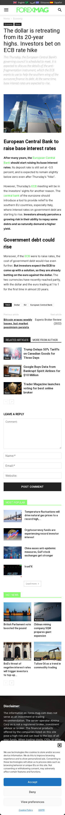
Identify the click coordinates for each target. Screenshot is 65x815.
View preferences (32, 802)
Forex (7, 619)
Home (7, 18)
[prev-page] (6, 401)
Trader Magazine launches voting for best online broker (41, 388)
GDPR (41, 810)
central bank (11, 195)
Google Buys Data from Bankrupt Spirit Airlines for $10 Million (41, 371)
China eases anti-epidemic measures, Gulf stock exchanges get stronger (40, 552)
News (18, 24)
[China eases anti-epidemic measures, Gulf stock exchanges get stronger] (13, 552)
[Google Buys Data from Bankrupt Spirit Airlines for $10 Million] (13, 371)
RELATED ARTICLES (17, 340)
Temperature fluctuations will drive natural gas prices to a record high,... (42, 515)
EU (25, 304)
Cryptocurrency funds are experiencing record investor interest (42, 534)
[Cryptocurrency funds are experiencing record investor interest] (13, 534)
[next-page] (11, 401)
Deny (32, 792)
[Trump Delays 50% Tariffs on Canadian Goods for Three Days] (13, 353)
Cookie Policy (26, 810)
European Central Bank (41, 304)
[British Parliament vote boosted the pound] (17, 611)
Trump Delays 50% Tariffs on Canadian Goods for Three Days (41, 353)
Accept (32, 782)
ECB (34, 186)
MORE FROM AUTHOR (45, 340)
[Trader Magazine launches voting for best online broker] (13, 388)
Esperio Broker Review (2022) (48, 321)
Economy (17, 18)
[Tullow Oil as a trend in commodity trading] (48, 651)
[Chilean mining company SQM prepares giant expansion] (48, 611)
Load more (31, 583)
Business (39, 619)
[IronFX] (13, 571)
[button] (59, 745)
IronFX (28, 566)
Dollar (17, 304)
